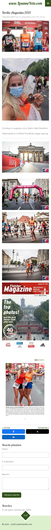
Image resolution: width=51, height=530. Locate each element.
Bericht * (6, 474)
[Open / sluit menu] (48, 3)
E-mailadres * (8, 461)
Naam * (5, 449)
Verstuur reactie (11, 495)
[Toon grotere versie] (25, 227)
